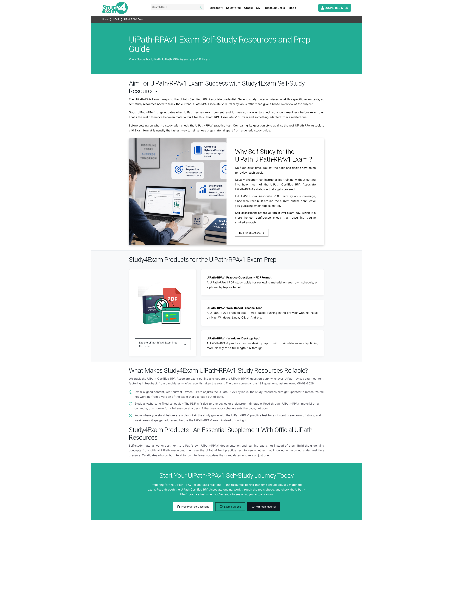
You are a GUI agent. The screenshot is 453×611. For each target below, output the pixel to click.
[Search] (200, 7)
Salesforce (233, 8)
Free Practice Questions (195, 506)
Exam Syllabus (232, 506)
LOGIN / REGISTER (336, 8)
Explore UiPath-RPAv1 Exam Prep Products (158, 344)
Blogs (292, 8)
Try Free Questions (249, 232)
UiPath (116, 19)
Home (105, 19)
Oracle (248, 8)
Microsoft (216, 8)
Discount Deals (275, 8)
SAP (259, 8)
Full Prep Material (266, 506)
